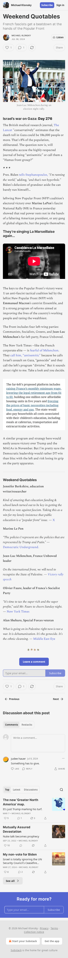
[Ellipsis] (63, 758)
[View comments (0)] (20, 845)
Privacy (44, 928)
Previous (14, 699)
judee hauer (18, 758)
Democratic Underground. (21, 547)
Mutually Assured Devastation (16, 829)
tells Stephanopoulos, (33, 174)
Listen (60, 37)
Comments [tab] (11, 724)
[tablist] (18, 724)
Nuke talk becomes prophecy (21, 836)
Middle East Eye (44, 638)
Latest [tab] (16, 789)
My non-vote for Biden (20, 854)
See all (10, 881)
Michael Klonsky (21, 35)
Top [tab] (7, 789)
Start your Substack (24, 941)
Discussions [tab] (31, 789)
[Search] (61, 789)
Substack (16, 950)
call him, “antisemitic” (25, 355)
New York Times (18, 611)
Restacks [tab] (27, 724)
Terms (54, 928)
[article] (34, 809)
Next (56, 699)
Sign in (60, 5)
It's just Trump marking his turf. (22, 809)
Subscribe (47, 5)
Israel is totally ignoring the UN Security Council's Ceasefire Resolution (22, 861)
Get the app (52, 941)
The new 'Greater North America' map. (20, 802)
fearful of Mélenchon (43, 350)
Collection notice (34, 932)
